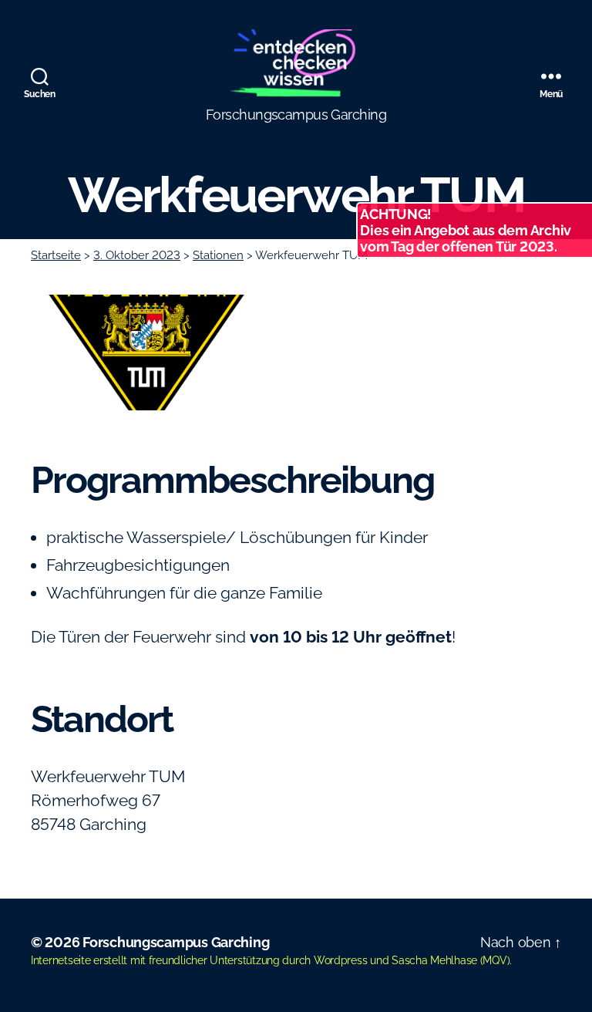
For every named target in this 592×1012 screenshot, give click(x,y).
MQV (494, 960)
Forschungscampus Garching (175, 942)
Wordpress (341, 960)
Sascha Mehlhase (434, 960)
